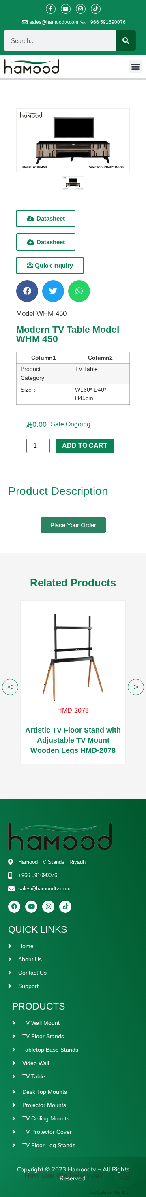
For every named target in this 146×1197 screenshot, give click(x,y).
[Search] (126, 40)
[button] (135, 66)
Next (136, 687)
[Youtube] (66, 9)
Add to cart (84, 445)
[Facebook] (14, 907)
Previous (10, 687)
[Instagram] (81, 9)
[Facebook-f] (51, 9)
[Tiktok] (96, 9)
